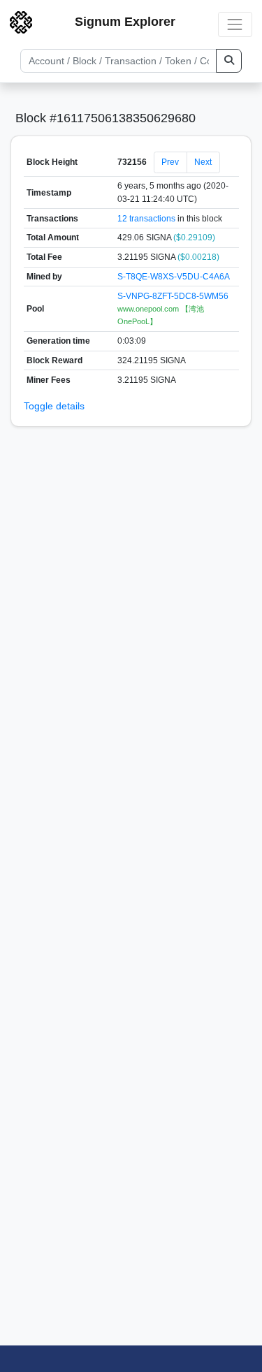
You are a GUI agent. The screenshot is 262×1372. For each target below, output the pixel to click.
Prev (170, 162)
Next (203, 162)
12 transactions (146, 219)
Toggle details (54, 405)
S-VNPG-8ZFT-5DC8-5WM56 (172, 296)
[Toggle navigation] (235, 24)
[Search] (229, 61)
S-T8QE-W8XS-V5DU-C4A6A (173, 277)
